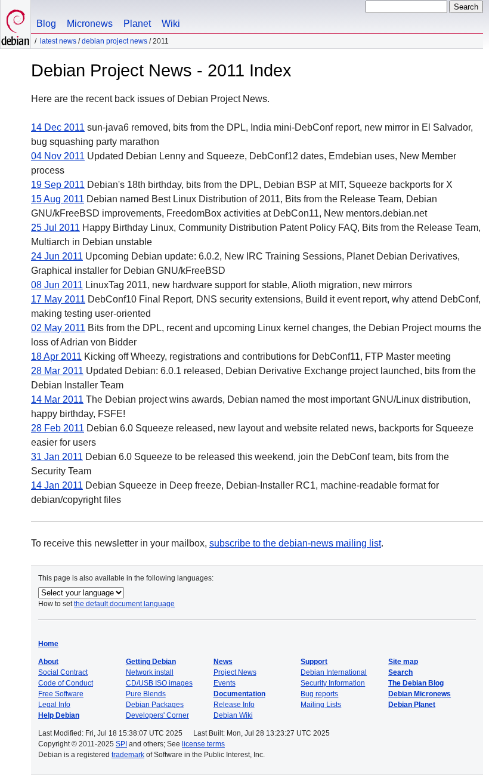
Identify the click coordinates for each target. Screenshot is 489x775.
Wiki (171, 23)
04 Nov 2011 (58, 156)
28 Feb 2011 (57, 428)
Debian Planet (411, 704)
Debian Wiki (233, 715)
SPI (121, 744)
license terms (203, 744)
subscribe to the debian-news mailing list (295, 543)
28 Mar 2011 (57, 371)
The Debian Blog (416, 683)
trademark (128, 755)
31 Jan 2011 (57, 457)
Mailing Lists (321, 704)
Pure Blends (146, 694)
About (48, 661)
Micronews (90, 23)
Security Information (333, 683)
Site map (403, 661)
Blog (46, 23)
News (223, 661)
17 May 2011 (58, 299)
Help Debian (58, 715)
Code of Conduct (65, 683)
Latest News (58, 41)
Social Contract (63, 672)
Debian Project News (114, 41)
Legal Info (54, 704)
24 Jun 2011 (57, 256)
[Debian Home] (15, 24)
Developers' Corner (157, 715)
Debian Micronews (419, 694)
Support (314, 661)
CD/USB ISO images (159, 683)
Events (224, 683)
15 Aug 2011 (57, 199)
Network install (150, 672)
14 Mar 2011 (57, 399)
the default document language (124, 604)
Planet (137, 23)
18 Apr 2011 (56, 356)
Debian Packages (155, 704)
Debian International (334, 672)
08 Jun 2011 (57, 285)
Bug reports (319, 694)
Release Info (234, 704)
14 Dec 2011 (58, 127)
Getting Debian (151, 661)
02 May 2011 (58, 328)
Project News (234, 672)
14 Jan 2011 (57, 485)
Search (400, 672)
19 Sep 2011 (58, 185)
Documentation (239, 694)
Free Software (60, 694)
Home (48, 644)
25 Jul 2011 (55, 228)
